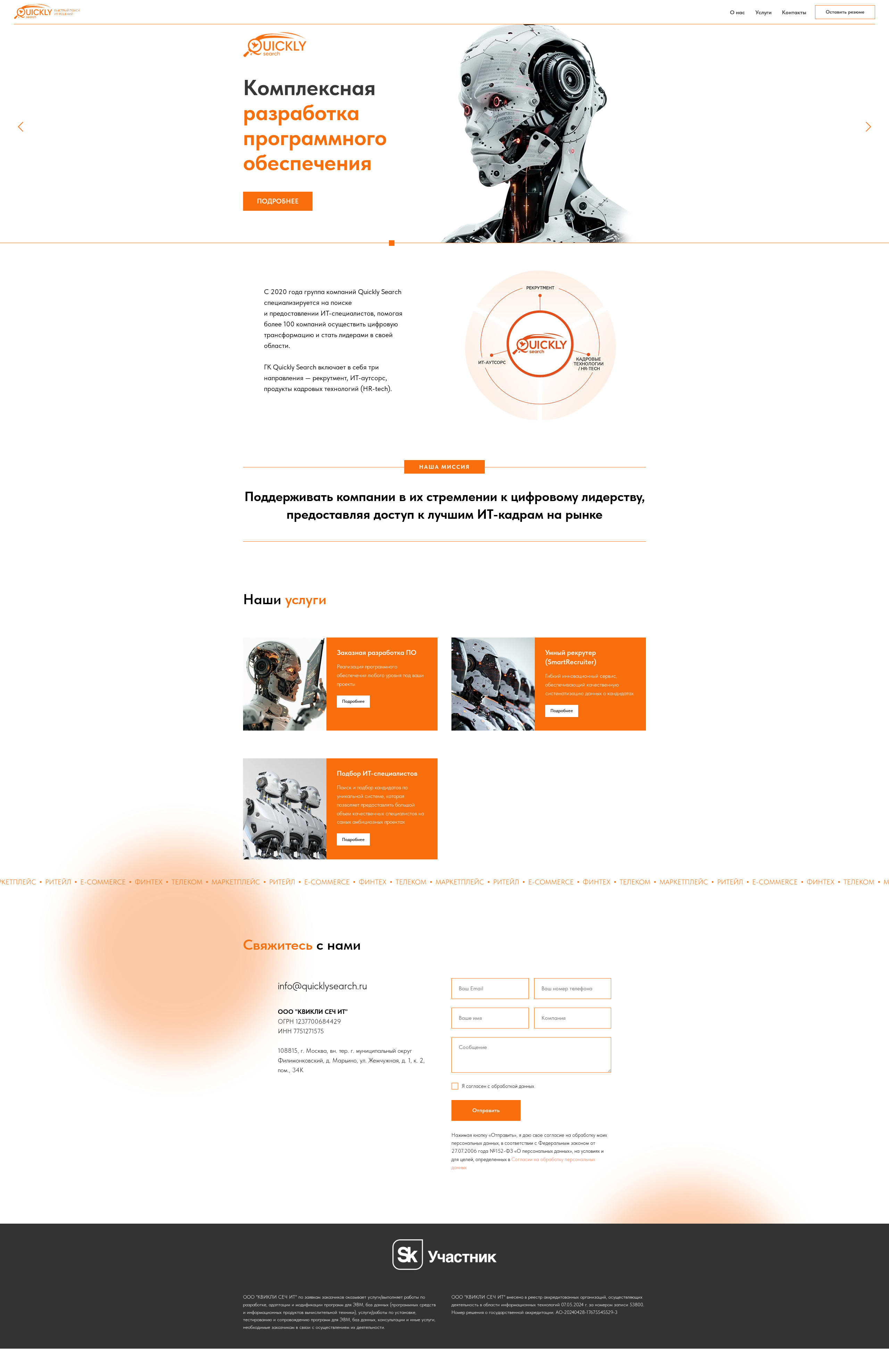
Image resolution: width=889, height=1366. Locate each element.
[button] (845, 12)
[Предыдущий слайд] (20, 126)
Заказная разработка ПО (376, 652)
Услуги (763, 12)
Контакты (794, 12)
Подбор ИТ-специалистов (377, 773)
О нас (737, 12)
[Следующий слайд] (868, 126)
